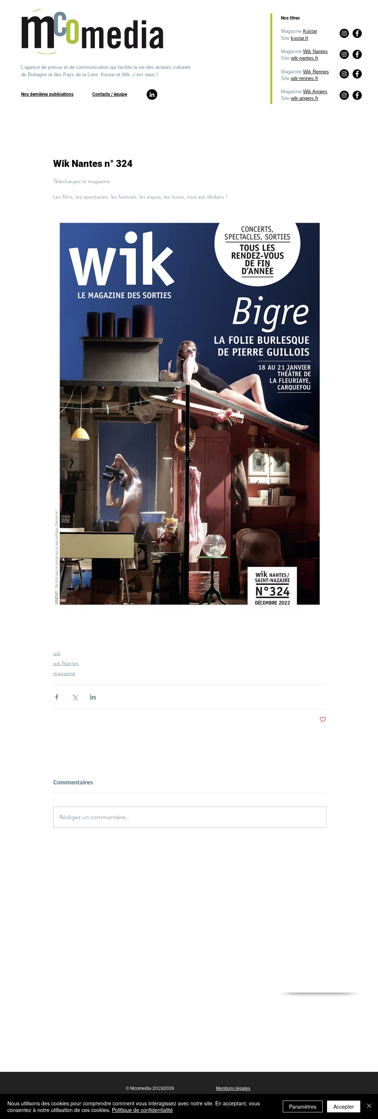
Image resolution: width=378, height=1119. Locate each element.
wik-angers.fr (304, 98)
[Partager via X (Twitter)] (74, 696)
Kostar (310, 31)
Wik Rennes (316, 71)
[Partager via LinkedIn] (92, 696)
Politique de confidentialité (142, 1109)
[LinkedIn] (152, 94)
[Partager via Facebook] (56, 696)
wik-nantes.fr (304, 58)
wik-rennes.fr (304, 78)
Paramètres (302, 1106)
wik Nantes (66, 663)
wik (57, 653)
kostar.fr (299, 38)
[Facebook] (357, 95)
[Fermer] (369, 1106)
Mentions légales (233, 1088)
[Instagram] (344, 95)
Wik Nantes (315, 51)
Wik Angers (315, 91)
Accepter (343, 1106)
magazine (64, 673)
